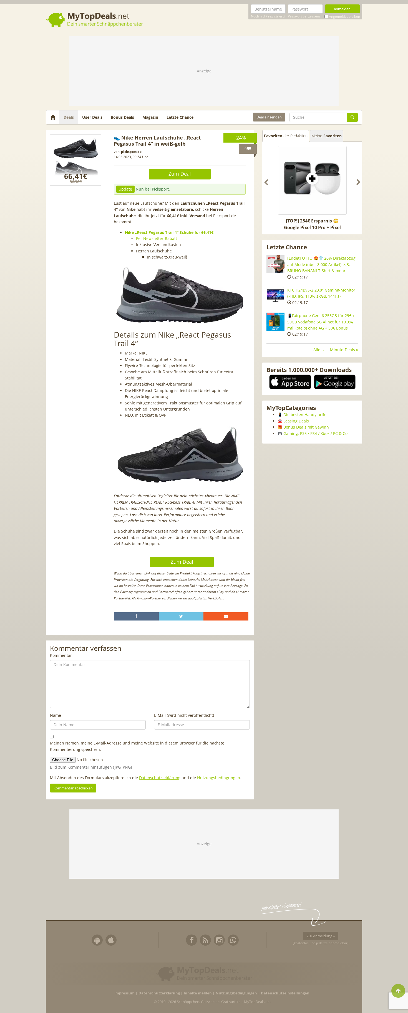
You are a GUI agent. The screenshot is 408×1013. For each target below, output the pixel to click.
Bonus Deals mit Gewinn (306, 427)
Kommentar (61, 655)
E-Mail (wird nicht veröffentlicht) (184, 715)
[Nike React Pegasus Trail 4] (75, 160)
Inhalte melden (198, 993)
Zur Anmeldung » (321, 935)
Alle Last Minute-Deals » (335, 349)
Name (55, 715)
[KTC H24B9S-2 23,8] (275, 296)
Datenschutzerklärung (159, 777)
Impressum (124, 993)
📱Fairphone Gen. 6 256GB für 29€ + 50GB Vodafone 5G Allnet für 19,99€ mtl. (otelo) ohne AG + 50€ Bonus (321, 322)
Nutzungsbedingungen (218, 777)
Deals (69, 117)
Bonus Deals (122, 117)
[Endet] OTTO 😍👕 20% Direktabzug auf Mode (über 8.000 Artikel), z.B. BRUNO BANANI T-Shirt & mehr (321, 264)
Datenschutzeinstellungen (285, 993)
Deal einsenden (269, 117)
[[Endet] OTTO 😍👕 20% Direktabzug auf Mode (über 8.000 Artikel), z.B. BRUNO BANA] (275, 264)
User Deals (92, 117)
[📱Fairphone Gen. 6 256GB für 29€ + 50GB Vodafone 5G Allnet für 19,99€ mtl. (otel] (275, 322)
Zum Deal (179, 173)
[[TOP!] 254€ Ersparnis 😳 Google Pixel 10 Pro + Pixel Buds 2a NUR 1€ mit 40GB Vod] (312, 180)
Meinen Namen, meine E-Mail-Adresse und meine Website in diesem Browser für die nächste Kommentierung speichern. (137, 746)
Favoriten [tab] (286, 135)
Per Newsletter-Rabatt (156, 238)
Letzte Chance (180, 117)
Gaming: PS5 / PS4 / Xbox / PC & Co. (316, 433)
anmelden (342, 8)
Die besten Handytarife (304, 414)
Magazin (150, 117)
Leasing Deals (296, 421)
